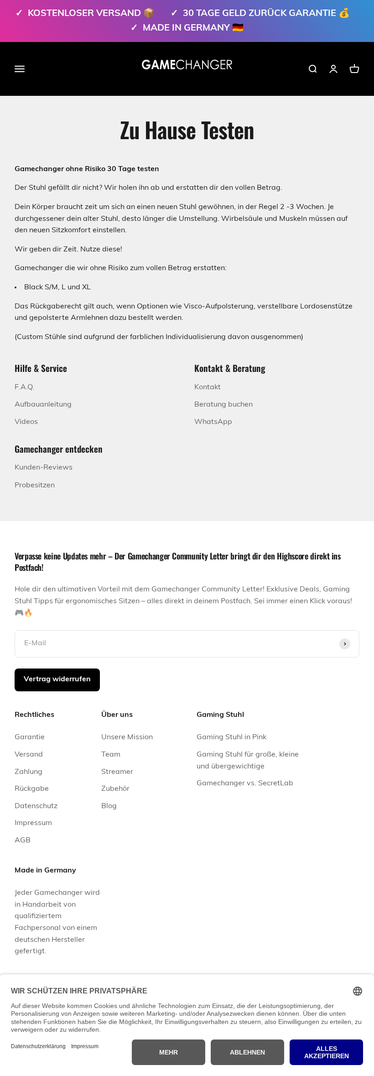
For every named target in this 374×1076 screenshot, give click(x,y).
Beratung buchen (223, 404)
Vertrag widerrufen (57, 679)
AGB (23, 840)
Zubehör (115, 789)
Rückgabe (32, 789)
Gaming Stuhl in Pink (231, 737)
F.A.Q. (24, 387)
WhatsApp (213, 422)
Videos (26, 422)
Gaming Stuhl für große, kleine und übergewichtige (248, 760)
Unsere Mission (127, 737)
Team (110, 754)
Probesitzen (35, 485)
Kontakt (207, 387)
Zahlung (28, 772)
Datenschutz (36, 806)
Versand (29, 754)
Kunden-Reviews (44, 467)
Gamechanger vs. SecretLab (245, 783)
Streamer (117, 772)
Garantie (30, 737)
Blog (109, 806)
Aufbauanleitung (43, 404)
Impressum (33, 823)
